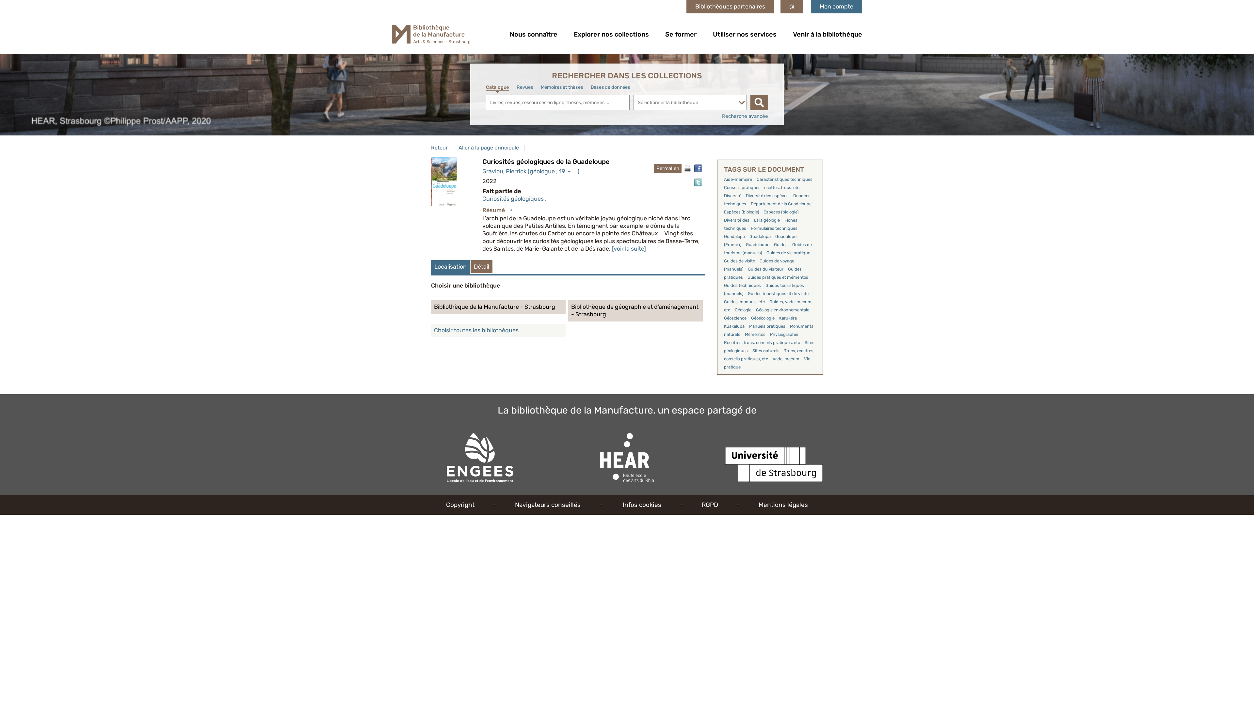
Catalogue (497, 87)
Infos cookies (642, 505)
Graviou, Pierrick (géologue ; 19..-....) (530, 171)
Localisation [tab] (450, 266)
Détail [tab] (481, 266)
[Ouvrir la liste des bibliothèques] (742, 102)
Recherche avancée (745, 116)
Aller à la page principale (488, 148)
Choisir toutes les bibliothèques (476, 330)
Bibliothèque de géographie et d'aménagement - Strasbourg (635, 310)
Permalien (667, 168)
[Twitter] (698, 182)
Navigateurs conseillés (548, 505)
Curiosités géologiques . (514, 198)
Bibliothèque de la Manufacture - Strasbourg (494, 306)
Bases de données (610, 87)
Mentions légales (783, 505)
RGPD (710, 505)
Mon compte (836, 6)
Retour (439, 148)
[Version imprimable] (687, 169)
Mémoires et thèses (562, 87)
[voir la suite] (629, 248)
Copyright (460, 505)
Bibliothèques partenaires (730, 6)
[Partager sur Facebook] (698, 168)
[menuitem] (534, 34)
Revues (525, 87)
